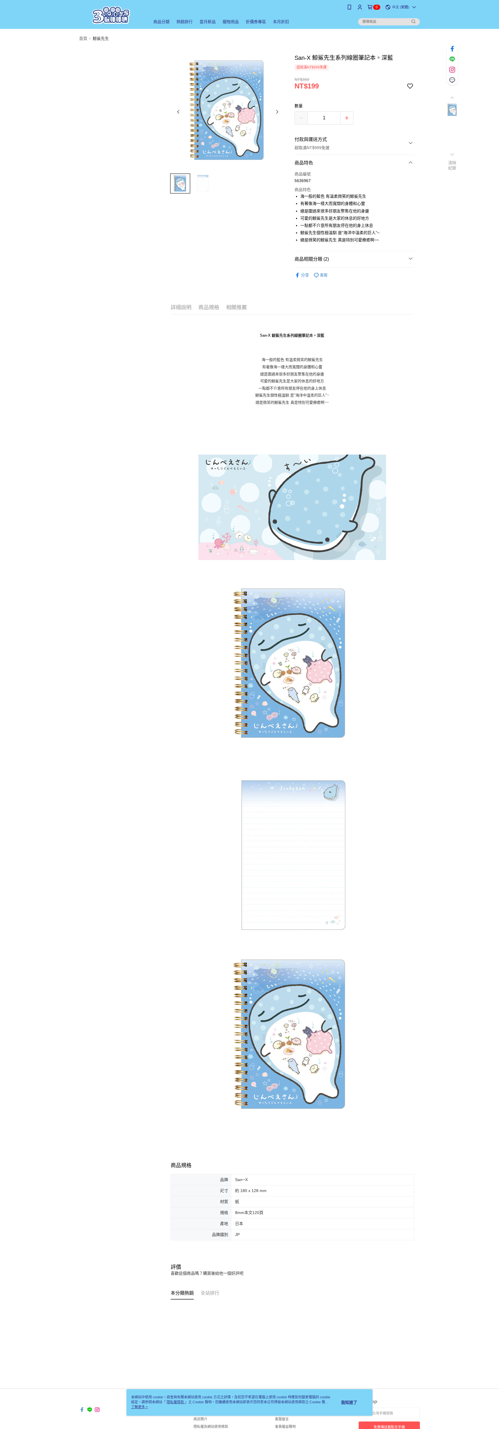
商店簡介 (200, 1419)
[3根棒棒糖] (111, 15)
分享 (305, 275)
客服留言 (282, 1419)
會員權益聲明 (285, 1427)
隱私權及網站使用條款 (210, 1427)
